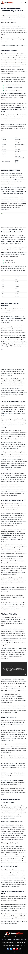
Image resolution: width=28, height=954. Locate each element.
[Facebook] (8, 949)
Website (16, 162)
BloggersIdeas (23, 939)
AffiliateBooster (14, 939)
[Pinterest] (17, 949)
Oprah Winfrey (4, 503)
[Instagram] (20, 949)
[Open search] (22, 2)
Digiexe (9, 939)
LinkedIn (16, 161)
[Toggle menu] (25, 2)
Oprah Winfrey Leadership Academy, (14, 241)
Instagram (16, 160)
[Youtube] (14, 949)
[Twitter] (11, 949)
